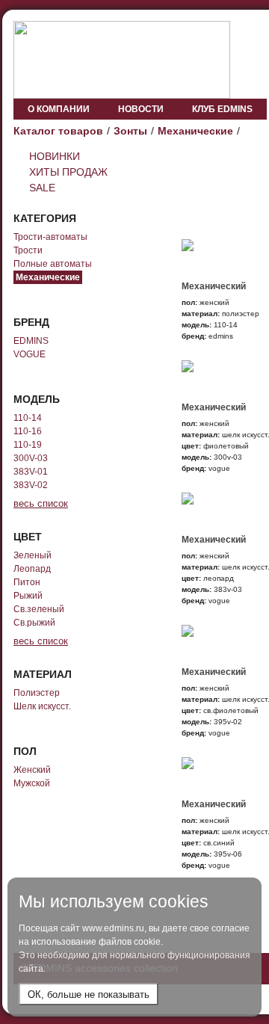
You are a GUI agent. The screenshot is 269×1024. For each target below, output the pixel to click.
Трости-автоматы (50, 237)
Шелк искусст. (42, 706)
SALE (42, 188)
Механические (195, 131)
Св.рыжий (34, 622)
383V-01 (30, 471)
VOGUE (29, 354)
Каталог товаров (58, 131)
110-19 (27, 444)
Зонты (130, 131)
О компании (59, 109)
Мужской (31, 783)
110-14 (27, 418)
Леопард (32, 569)
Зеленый (32, 555)
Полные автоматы (52, 264)
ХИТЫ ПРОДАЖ (68, 172)
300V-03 (30, 458)
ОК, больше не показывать (88, 994)
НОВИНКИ (54, 156)
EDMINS (31, 341)
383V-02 (30, 485)
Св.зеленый (38, 609)
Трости (28, 250)
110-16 (27, 431)
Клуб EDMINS (222, 109)
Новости (141, 109)
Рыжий (28, 595)
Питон (26, 582)
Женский (32, 770)
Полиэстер (36, 693)
